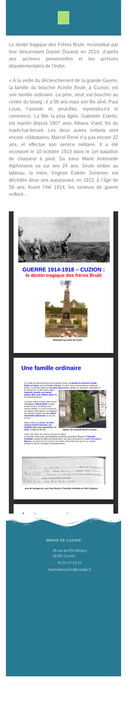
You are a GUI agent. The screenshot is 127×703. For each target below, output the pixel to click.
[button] (63, 17)
